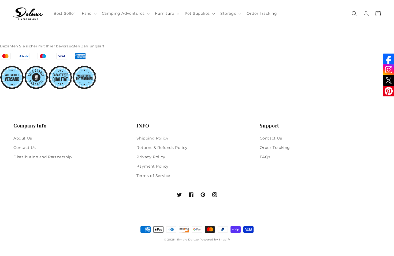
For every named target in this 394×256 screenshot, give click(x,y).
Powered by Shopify (215, 239)
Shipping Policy (152, 138)
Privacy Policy (150, 157)
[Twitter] (388, 80)
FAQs (265, 157)
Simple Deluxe (188, 239)
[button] (88, 13)
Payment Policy (152, 166)
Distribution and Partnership (42, 157)
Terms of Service (153, 175)
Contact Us (24, 147)
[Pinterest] (388, 91)
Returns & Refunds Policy (161, 147)
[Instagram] (388, 69)
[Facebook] (388, 59)
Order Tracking (275, 147)
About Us (22, 138)
